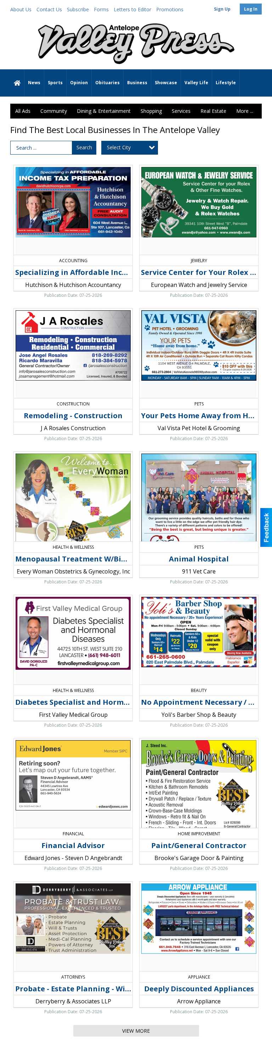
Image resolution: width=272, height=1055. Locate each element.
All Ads (22, 111)
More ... (244, 111)
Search (84, 147)
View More (136, 1030)
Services (181, 111)
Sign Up (222, 9)
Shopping (151, 111)
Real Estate (213, 111)
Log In (250, 9)
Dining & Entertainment (104, 111)
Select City (119, 147)
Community (53, 111)
